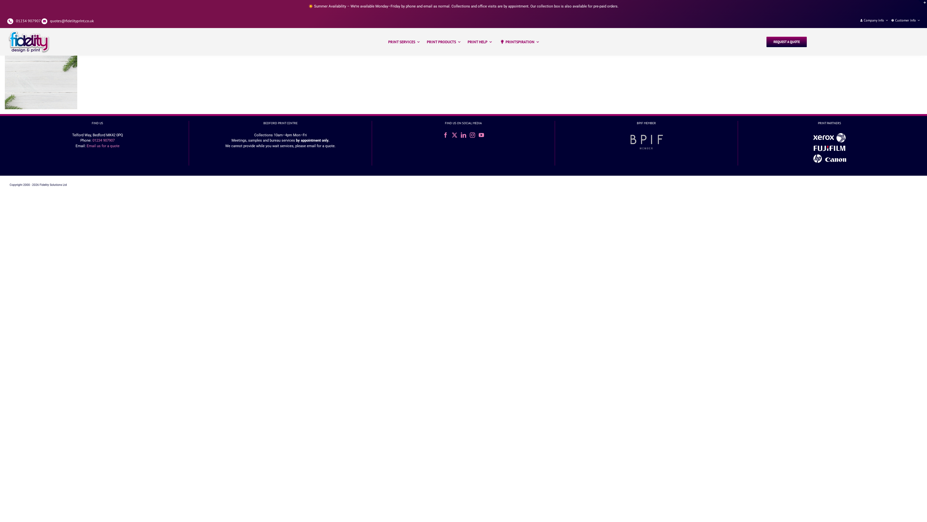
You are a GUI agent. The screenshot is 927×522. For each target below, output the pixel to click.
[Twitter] (454, 135)
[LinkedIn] (463, 135)
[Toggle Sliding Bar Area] (922, 4)
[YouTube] (481, 135)
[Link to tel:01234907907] (10, 21)
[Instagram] (472, 135)
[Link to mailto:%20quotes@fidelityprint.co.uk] (45, 21)
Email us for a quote (103, 146)
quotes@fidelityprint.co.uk (72, 20)
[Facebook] (445, 135)
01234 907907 (28, 20)
